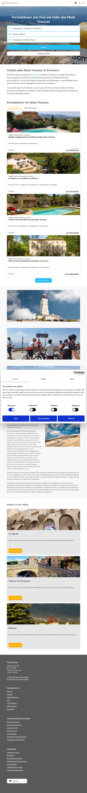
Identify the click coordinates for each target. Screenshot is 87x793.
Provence (36, 75)
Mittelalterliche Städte (14, 758)
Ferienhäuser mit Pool (14, 725)
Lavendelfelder (12, 764)
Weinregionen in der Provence (17, 761)
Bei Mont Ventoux (43, 280)
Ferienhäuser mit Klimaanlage (16, 737)
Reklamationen (12, 706)
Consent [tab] (15, 379)
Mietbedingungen (13, 697)
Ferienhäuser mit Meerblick (16, 740)
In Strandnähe (11, 734)
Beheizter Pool (12, 731)
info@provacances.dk (14, 670)
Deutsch (15, 781)
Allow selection (43, 418)
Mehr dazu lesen (15, 551)
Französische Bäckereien (15, 770)
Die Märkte (10, 755)
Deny (16, 418)
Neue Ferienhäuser (13, 722)
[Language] (75, 3)
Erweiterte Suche (43, 53)
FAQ (8, 700)
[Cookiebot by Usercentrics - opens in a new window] (75, 372)
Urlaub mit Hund (12, 728)
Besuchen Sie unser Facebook (19, 677)
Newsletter (11, 709)
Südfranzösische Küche (14, 767)
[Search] (79, 3)
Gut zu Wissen (12, 703)
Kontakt (9, 694)
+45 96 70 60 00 (12, 672)
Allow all (71, 418)
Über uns (10, 691)
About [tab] (72, 379)
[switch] (33, 409)
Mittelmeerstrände (13, 752)
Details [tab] (43, 379)
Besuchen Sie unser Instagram (19, 679)
